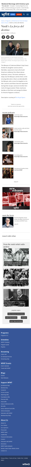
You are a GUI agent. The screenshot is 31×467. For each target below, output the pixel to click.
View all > (16, 181)
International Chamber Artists (21, 168)
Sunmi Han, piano (18, 115)
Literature (24, 317)
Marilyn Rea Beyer (18, 219)
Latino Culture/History (11, 317)
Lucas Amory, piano (18, 141)
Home (2, 21)
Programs (8, 21)
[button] (24, 14)
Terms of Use (12, 458)
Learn (9, 106)
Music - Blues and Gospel (16, 321)
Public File (20, 458)
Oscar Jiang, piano (18, 155)
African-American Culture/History (16, 314)
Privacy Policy (4, 458)
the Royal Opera (20, 97)
